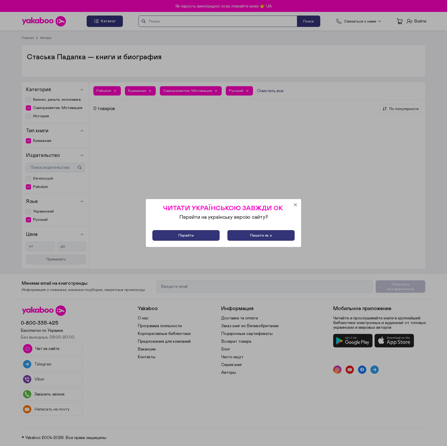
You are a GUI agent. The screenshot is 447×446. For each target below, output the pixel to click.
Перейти (186, 235)
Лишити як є (261, 235)
